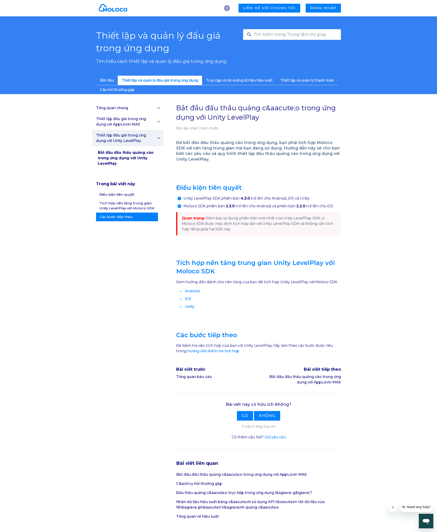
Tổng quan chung (112, 108)
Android (192, 291)
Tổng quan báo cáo (194, 377)
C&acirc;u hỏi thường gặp (199, 483)
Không (267, 416)
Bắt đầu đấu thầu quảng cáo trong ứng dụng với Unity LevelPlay (125, 158)
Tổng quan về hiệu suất (197, 516)
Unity (189, 306)
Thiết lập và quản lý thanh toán (307, 80)
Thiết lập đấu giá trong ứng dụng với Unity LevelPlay (121, 138)
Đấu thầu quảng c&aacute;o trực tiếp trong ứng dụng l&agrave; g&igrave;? (244, 493)
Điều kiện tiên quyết (116, 194)
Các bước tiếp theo (116, 217)
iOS (188, 299)
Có (245, 416)
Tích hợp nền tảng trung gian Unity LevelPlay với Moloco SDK (127, 206)
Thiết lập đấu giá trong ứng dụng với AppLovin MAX (121, 121)
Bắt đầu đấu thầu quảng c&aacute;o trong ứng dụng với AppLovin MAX (241, 474)
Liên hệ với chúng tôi (269, 8)
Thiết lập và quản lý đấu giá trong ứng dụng (160, 80)
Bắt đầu (107, 80)
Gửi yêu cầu (275, 437)
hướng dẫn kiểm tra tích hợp (213, 351)
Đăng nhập (323, 8)
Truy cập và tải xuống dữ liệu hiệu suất (239, 80)
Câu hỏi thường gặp (117, 89)
